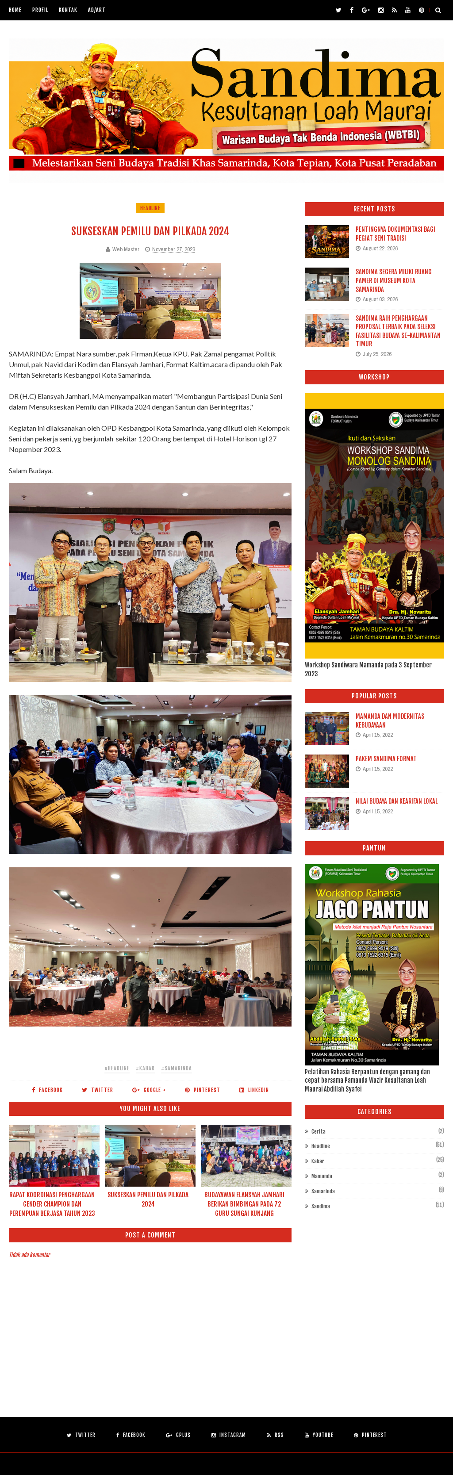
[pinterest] (421, 10)
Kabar (317, 1161)
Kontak (68, 10)
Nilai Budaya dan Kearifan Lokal (397, 801)
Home (15, 10)
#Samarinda (176, 1068)
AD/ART (97, 10)
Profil (40, 10)
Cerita (318, 1131)
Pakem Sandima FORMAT (386, 758)
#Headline (117, 1068)
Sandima (320, 1206)
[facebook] (352, 10)
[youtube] (408, 10)
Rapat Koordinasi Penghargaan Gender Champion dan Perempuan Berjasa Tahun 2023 (52, 1204)
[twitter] (339, 10)
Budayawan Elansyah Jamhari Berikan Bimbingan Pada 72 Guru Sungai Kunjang (244, 1204)
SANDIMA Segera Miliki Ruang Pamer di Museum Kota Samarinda (394, 280)
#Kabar (145, 1068)
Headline (150, 208)
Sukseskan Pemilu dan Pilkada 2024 (147, 1199)
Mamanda (321, 1176)
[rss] (394, 10)
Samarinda (323, 1191)
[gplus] (366, 10)
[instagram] (381, 10)
